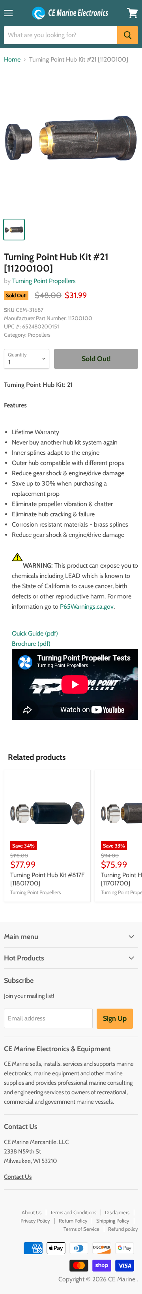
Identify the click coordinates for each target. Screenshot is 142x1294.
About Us (31, 1212)
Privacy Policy (35, 1220)
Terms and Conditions (73, 1212)
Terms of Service (81, 1229)
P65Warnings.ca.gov (87, 606)
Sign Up (115, 1018)
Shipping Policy (112, 1220)
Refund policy (123, 1229)
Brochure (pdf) (31, 643)
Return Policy (73, 1220)
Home (12, 59)
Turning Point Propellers (44, 281)
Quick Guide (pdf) (35, 633)
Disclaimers (117, 1212)
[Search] (127, 35)
